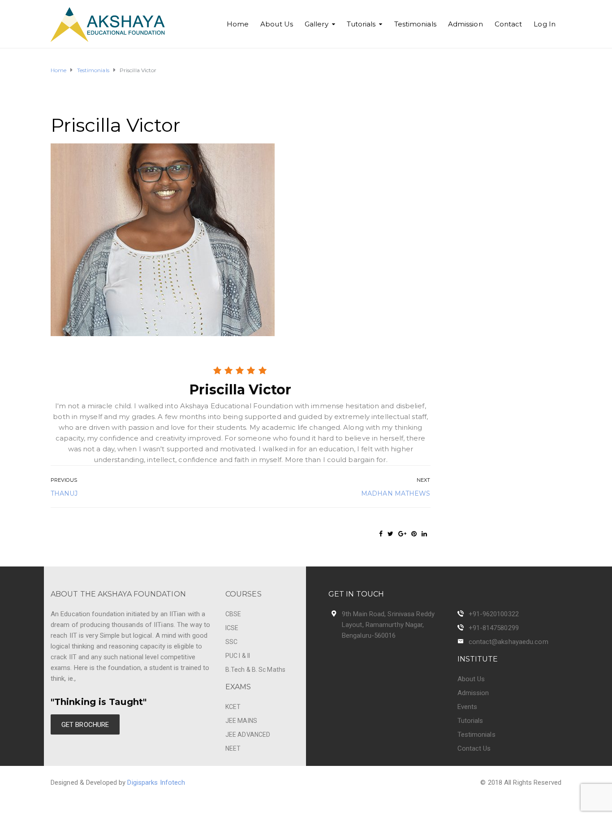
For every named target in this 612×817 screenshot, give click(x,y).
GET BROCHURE (85, 725)
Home (238, 24)
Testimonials (415, 24)
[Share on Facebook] (381, 533)
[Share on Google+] (402, 533)
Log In (545, 24)
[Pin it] (414, 533)
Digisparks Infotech (156, 782)
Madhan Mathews (395, 493)
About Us (276, 24)
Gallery (316, 24)
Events (467, 707)
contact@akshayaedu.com (508, 642)
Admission (465, 24)
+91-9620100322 (494, 614)
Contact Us (474, 748)
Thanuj (64, 493)
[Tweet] (390, 533)
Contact (508, 24)
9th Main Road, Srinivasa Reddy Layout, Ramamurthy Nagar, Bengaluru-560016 (388, 625)
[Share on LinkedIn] (424, 533)
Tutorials (361, 24)
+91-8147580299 (494, 628)
